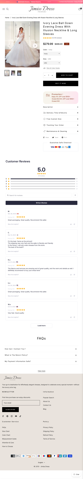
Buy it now (61, 83)
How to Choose (7, 446)
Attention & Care (8, 442)
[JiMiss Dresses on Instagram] (12, 416)
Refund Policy (48, 435)
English (40, 462)
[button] (52, 38)
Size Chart (6, 431)
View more (41, 371)
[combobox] (75, 195)
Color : (47, 50)
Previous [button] (9, 45)
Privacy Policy (48, 427)
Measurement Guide (9, 439)
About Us (46, 401)
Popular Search (48, 397)
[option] (22, 44)
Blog (44, 409)
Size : (47, 59)
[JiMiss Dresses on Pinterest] (7, 416)
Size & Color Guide (53, 68)
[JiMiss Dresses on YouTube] (16, 416)
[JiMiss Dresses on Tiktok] (20, 416)
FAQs (4, 427)
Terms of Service (49, 439)
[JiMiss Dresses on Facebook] (3, 416)
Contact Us (47, 405)
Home (7, 17)
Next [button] (35, 45)
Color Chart (6, 435)
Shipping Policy (48, 431)
